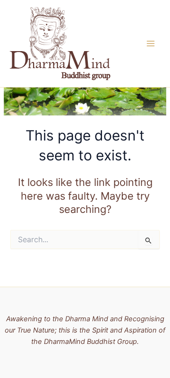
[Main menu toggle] (151, 43)
